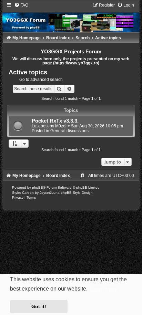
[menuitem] (21, 5)
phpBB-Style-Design (77, 193)
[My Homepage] (71, 17)
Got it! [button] (38, 306)
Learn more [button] (104, 289)
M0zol (61, 126)
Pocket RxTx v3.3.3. (55, 121)
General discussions (69, 130)
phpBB (37, 187)
